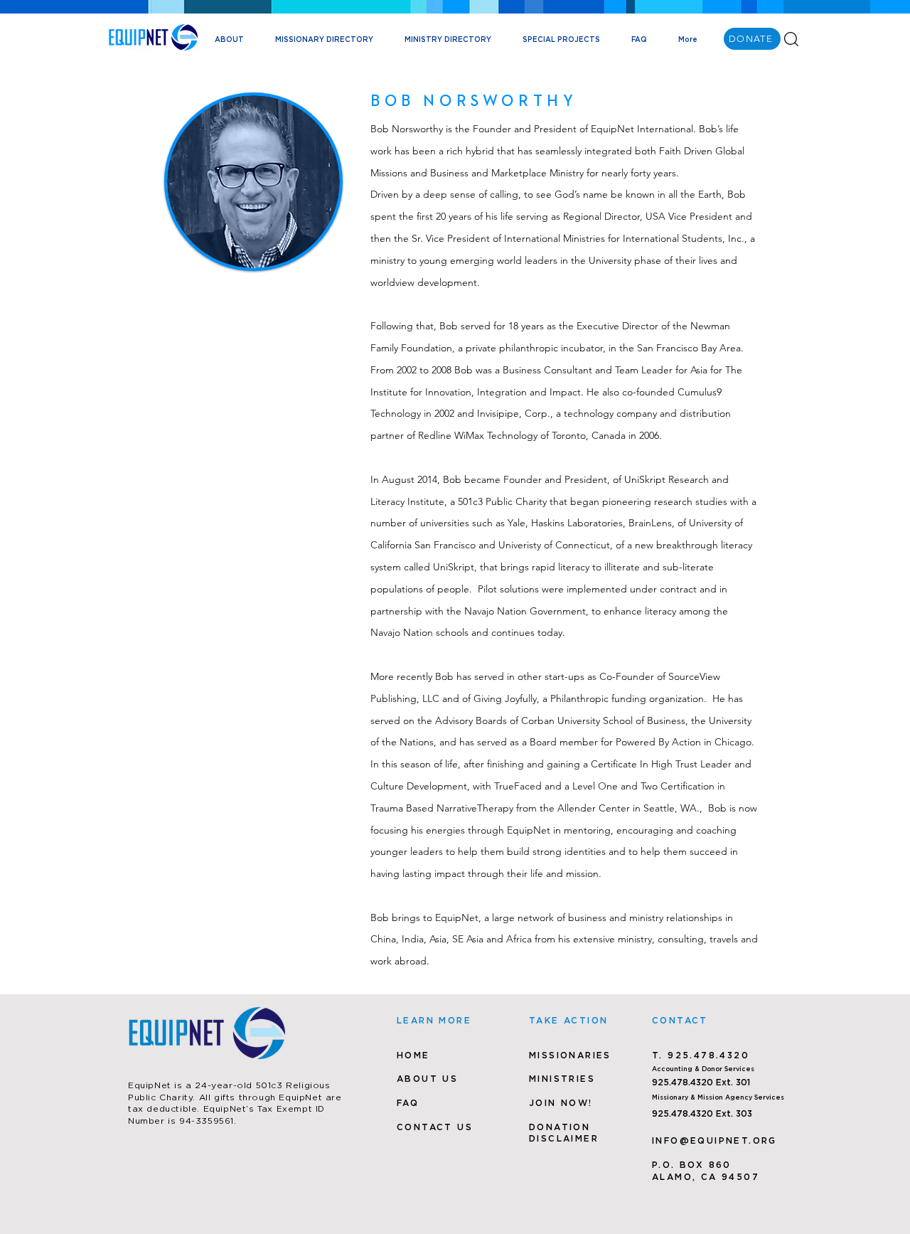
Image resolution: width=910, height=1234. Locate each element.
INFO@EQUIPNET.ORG (714, 1140)
